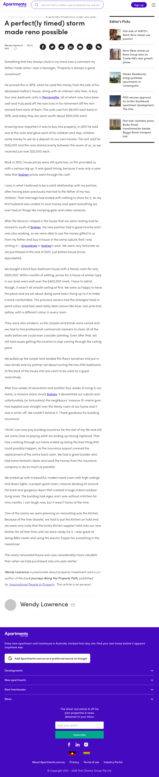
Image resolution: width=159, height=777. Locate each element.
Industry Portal (113, 762)
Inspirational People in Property (31, 584)
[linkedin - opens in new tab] (77, 744)
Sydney (23, 174)
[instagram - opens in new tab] (86, 744)
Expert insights (16, 17)
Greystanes (29, 245)
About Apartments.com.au (48, 762)
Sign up (139, 5)
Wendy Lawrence (44, 603)
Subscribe (79, 735)
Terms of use (91, 762)
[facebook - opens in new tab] (69, 744)
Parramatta (50, 97)
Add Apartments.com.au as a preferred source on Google (51, 658)
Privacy (74, 762)
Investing (35, 17)
